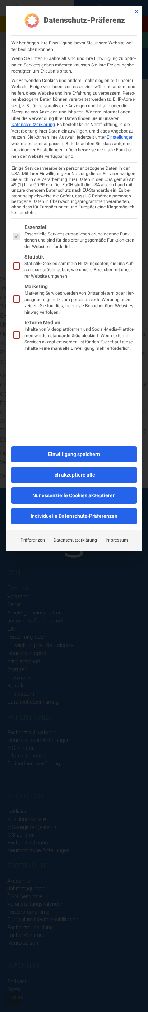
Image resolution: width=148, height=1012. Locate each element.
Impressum (117, 540)
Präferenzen (32, 540)
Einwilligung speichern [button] (74, 454)
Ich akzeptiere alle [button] (74, 475)
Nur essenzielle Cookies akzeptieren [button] (74, 495)
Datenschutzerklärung (33, 124)
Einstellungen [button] (120, 137)
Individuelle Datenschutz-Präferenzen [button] (74, 516)
